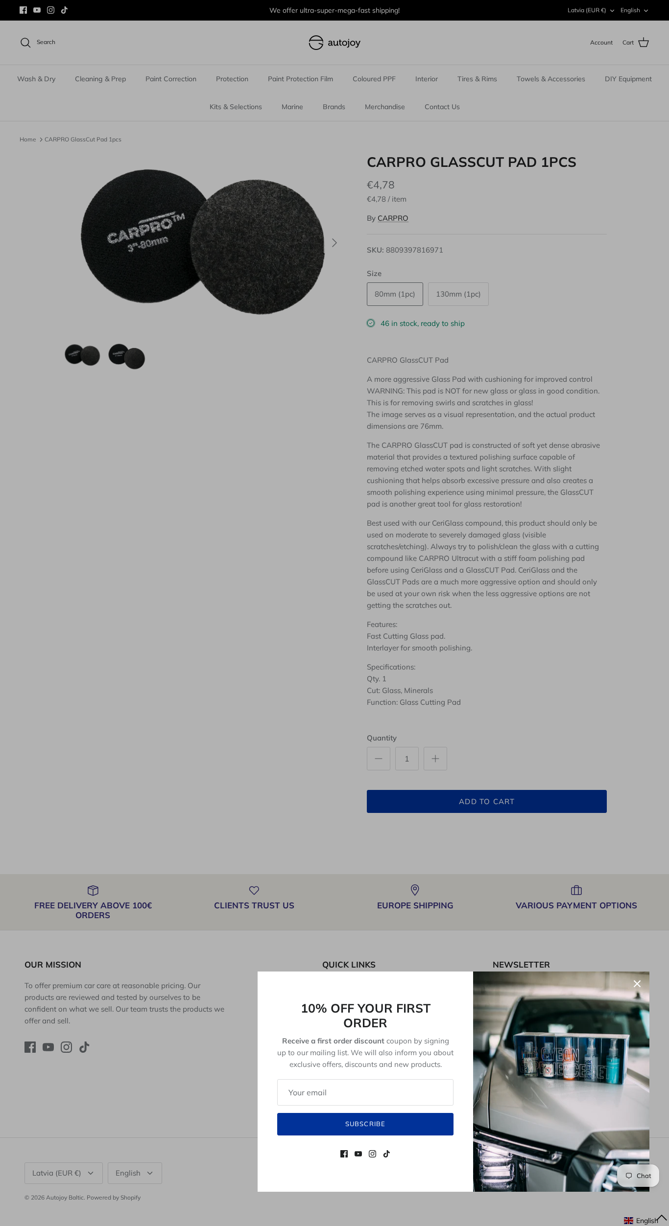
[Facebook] (344, 1153)
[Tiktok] (386, 1153)
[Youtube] (358, 1153)
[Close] (637, 984)
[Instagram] (372, 1153)
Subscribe (365, 1124)
